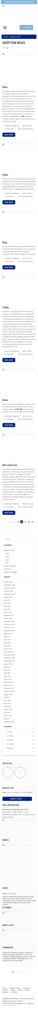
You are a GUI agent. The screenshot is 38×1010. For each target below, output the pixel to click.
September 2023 (9, 661)
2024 (7, 560)
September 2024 (9, 631)
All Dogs (20, 748)
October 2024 (8, 628)
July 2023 (7, 667)
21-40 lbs (20, 736)
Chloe (5, 174)
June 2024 (7, 640)
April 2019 (7, 713)
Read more (9, 135)
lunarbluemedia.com (9, 1005)
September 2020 (9, 691)
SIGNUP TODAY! (16, 799)
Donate (5, 990)
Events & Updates (10, 566)
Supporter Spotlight (10, 572)
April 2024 (7, 646)
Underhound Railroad (11, 126)
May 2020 (7, 703)
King (4, 242)
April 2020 (7, 706)
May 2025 (7, 606)
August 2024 (8, 634)
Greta (5, 400)
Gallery (13, 990)
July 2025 (7, 600)
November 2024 (9, 624)
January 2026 (8, 582)
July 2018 (7, 719)
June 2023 (7, 670)
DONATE (28, 27)
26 (32, 522)
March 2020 (8, 710)
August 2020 (8, 694)
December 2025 (9, 585)
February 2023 (9, 682)
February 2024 (9, 652)
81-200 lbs (20, 744)
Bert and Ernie (9, 465)
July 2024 (7, 637)
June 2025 (7, 603)
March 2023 (8, 679)
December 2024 (9, 621)
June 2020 (7, 700)
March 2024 (8, 649)
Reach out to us (16, 957)
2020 (19, 129)
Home (6, 37)
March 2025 (8, 612)
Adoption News (27, 129)
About (20, 990)
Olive (4, 87)
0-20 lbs (20, 732)
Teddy (5, 307)
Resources (7, 569)
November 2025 (9, 588)
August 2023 (8, 664)
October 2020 (8, 688)
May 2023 (7, 673)
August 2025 (8, 597)
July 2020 (7, 697)
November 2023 (9, 658)
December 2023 (9, 655)
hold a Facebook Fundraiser (14, 959)
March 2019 (8, 716)
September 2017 (9, 722)
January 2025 (8, 618)
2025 (7, 563)
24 (25, 522)
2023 (7, 557)
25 (29, 522)
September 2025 (9, 594)
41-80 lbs (20, 740)
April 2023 (7, 676)
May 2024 (7, 643)
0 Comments (9, 129)
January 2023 (8, 685)
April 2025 (7, 609)
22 (18, 522)
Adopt (27, 990)
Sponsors (5, 992)
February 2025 (9, 615)
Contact (14, 992)
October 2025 (8, 591)
